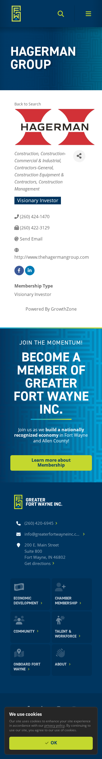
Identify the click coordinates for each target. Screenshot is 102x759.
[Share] (79, 156)
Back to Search (27, 104)
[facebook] (19, 270)
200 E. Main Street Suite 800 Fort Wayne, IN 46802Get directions (45, 554)
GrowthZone (64, 309)
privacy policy (54, 725)
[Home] (16, 13)
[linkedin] (30, 270)
